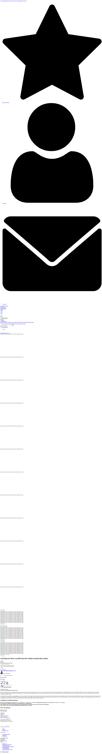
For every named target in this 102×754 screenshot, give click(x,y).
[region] (51, 494)
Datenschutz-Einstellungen (7, 744)
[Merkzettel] (1, 314)
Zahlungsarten (16, 322)
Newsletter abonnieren (6, 734)
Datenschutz (5, 743)
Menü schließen (4, 318)
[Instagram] (5, 735)
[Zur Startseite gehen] (4, 306)
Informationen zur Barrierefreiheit (8, 746)
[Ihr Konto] (1, 316)
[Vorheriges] (1, 610)
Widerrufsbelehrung (6, 747)
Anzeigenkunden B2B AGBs (7, 749)
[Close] (0, 753)
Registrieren (4, 321)
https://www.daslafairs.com (5, 717)
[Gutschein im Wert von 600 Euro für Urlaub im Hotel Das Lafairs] (11, 334)
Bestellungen (21, 322)
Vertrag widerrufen (6, 748)
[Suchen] (1, 313)
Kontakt (4, 729)
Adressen (12, 322)
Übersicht (2, 322)
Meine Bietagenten (31, 322)
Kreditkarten (25, 322)
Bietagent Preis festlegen (8, 675)
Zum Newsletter (3, 669)
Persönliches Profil (7, 322)
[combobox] (5, 325)
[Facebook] (5, 736)
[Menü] (1, 311)
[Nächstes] (4, 610)
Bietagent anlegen (3, 677)
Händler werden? (5, 730)
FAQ (3, 728)
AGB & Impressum (6, 745)
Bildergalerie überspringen (4, 333)
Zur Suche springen (12, 0)
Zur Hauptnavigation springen (21, 0)
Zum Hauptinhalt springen (4, 0)
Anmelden (2, 320)
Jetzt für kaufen (8, 670)
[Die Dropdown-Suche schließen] (13, 325)
